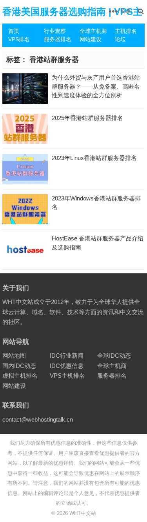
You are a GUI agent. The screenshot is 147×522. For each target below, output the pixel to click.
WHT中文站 (82, 513)
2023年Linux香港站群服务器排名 (94, 158)
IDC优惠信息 (66, 365)
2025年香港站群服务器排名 (87, 118)
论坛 (120, 39)
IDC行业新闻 (66, 355)
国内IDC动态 (19, 365)
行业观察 (55, 31)
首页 (13, 31)
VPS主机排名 (67, 375)
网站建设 (91, 39)
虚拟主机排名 (20, 375)
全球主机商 (93, 31)
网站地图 (14, 355)
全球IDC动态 (114, 355)
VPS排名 (19, 39)
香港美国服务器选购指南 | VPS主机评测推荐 (72, 23)
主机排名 (126, 31)
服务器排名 (57, 39)
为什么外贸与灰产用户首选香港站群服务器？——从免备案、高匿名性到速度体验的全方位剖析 (96, 86)
